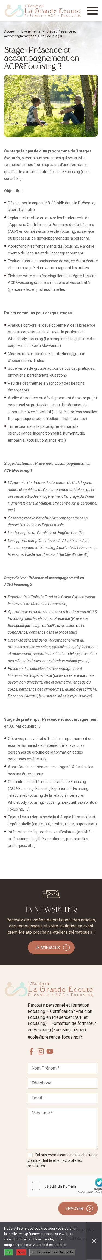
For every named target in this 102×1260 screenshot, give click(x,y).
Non (21, 1252)
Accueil (10, 31)
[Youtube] (49, 1051)
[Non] (94, 1241)
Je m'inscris (47, 947)
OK (8, 1252)
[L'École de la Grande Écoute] (42, 10)
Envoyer (74, 1208)
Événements (31, 31)
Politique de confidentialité (52, 1252)
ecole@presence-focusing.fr (55, 1037)
